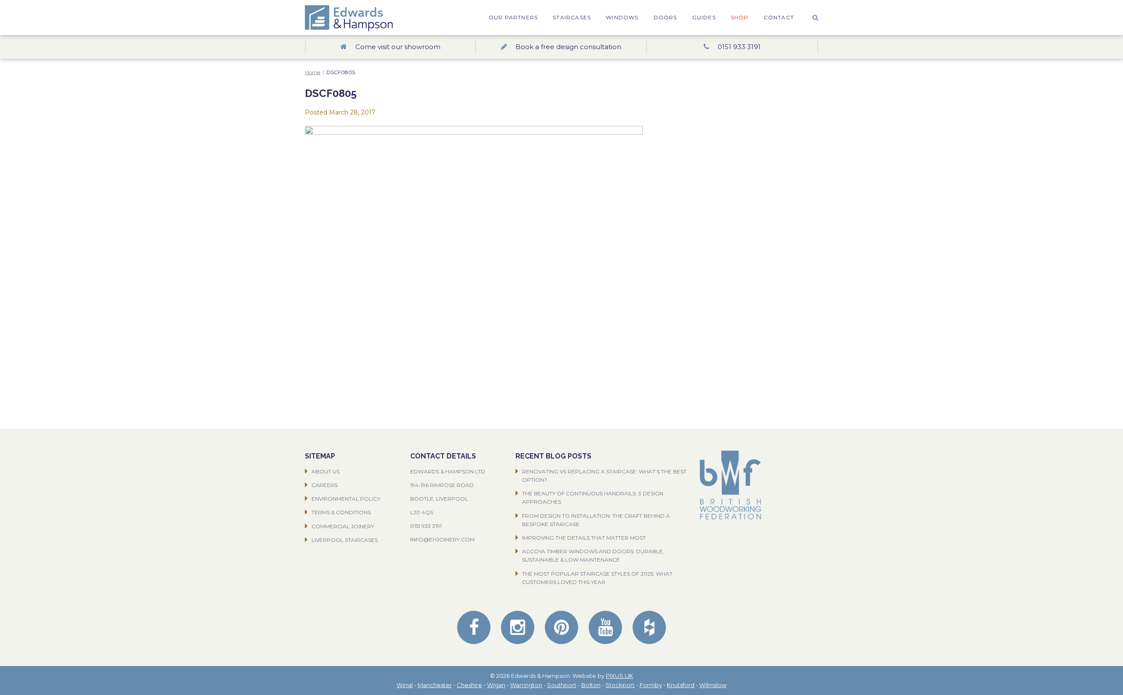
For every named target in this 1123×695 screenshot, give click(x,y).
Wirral (405, 684)
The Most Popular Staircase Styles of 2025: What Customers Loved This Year (597, 577)
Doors (665, 17)
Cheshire (469, 684)
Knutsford (680, 684)
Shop (740, 17)
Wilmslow (712, 684)
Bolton (591, 684)
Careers (324, 485)
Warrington (526, 684)
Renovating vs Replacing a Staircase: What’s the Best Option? (604, 475)
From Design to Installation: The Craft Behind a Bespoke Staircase (596, 519)
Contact (779, 17)
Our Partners (513, 17)
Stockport (620, 684)
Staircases (572, 17)
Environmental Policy (345, 498)
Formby (651, 684)
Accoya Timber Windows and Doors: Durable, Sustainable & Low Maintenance (593, 555)
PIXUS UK (619, 675)
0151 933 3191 (426, 526)
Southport (561, 684)
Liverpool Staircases (344, 540)
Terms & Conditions (341, 512)
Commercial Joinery (342, 526)
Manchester (435, 684)
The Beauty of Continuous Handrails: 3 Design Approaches (592, 497)
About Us (325, 471)
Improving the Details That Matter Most (584, 537)
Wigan (496, 684)
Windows (622, 17)
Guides (704, 17)
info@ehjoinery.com (442, 539)
